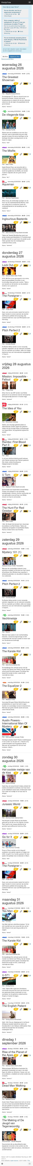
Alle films (5, 56)
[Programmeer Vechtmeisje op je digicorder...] (16, 621)
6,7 (29, 475)
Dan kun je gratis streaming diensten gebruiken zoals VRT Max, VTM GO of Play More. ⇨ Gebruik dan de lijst (15, 26)
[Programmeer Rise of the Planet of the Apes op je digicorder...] (16, 1055)
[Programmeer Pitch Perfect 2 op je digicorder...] (16, 333)
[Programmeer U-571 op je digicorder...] (16, 975)
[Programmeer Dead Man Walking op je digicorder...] (16, 1089)
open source (14, 1160)
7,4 (29, 1009)
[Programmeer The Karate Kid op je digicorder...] (16, 654)
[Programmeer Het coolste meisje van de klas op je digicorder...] (16, 773)
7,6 (29, 511)
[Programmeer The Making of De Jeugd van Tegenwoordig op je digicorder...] (16, 1129)
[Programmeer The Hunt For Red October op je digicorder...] (16, 511)
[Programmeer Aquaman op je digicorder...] (16, 187)
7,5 (29, 83)
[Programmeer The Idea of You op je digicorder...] (16, 411)
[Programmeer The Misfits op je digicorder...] (16, 154)
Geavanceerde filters (7, 59)
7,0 (29, 299)
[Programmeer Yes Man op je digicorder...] (16, 911)
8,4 (29, 222)
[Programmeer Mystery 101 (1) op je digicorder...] (16, 555)
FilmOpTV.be (6, 2)
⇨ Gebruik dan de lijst (12, 13)
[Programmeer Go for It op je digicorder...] (16, 837)
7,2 (29, 154)
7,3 (29, 654)
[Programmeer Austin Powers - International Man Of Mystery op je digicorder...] (16, 726)
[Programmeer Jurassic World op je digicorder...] (16, 807)
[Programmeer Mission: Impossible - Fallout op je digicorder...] (16, 379)
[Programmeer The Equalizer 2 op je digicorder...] (16, 689)
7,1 (29, 118)
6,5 (29, 445)
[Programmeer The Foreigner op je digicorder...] (16, 299)
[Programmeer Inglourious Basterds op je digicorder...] (16, 222)
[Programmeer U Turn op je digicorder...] (16, 475)
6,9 (29, 807)
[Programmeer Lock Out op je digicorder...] (16, 265)
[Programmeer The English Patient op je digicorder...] (16, 1009)
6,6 (29, 975)
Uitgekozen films (15, 56)
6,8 (29, 187)
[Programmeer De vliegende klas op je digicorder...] (16, 118)
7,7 (29, 379)
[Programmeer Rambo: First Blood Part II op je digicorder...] (16, 445)
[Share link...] (21, 83)
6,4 (29, 333)
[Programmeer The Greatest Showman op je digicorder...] (16, 83)
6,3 (29, 411)
